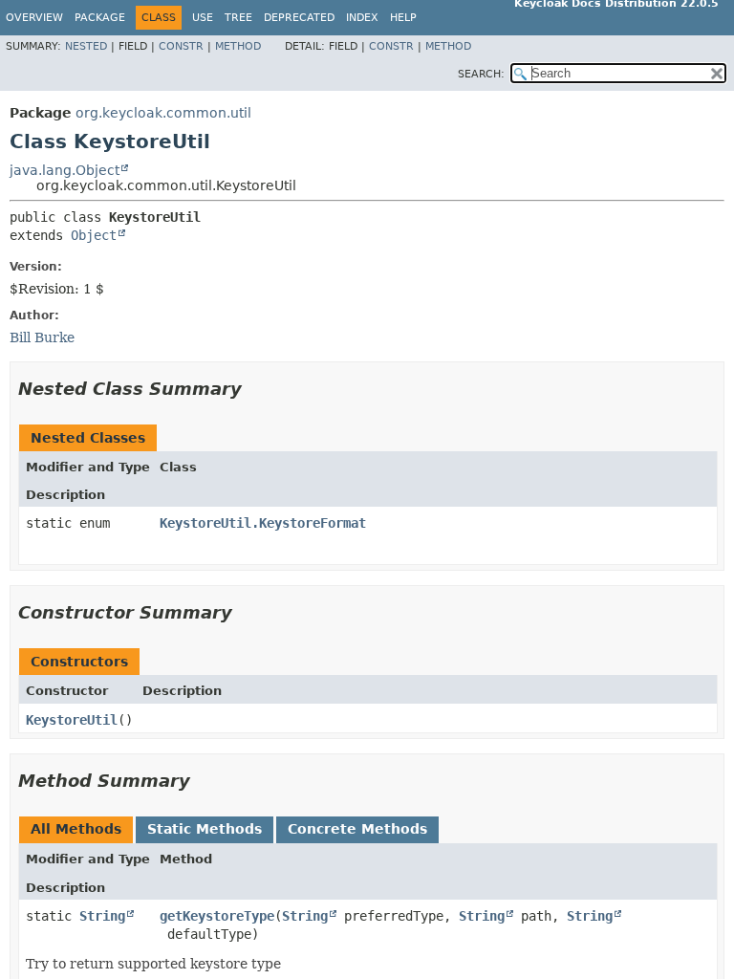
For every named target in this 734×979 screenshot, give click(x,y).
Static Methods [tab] (204, 829)
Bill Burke (42, 337)
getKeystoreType (217, 916)
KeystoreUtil (72, 720)
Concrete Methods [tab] (357, 829)
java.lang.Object (64, 170)
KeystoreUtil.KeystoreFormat (263, 523)
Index (362, 17)
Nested (86, 46)
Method (238, 46)
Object (94, 235)
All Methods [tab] (76, 829)
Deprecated (299, 17)
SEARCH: (481, 74)
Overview (34, 17)
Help (403, 17)
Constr (181, 46)
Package (100, 17)
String (102, 916)
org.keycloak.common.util (163, 112)
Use (202, 17)
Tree (238, 17)
